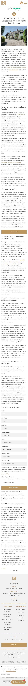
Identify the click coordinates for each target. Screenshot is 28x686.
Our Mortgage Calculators (8, 628)
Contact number (6, 432)
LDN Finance (3, 3)
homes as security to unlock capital (16, 68)
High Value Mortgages (7, 610)
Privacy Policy (5, 474)
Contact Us (21, 618)
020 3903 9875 (14, 583)
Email (3, 439)
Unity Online (17, 657)
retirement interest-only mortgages (11, 163)
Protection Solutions (8, 623)
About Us (21, 615)
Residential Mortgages (7, 615)
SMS (18, 479)
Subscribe (14, 645)
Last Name (4, 425)
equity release (21, 115)
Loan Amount (5, 460)
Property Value (5, 453)
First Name (4, 418)
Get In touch (14, 232)
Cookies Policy (13, 653)
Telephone (11, 479)
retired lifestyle (13, 70)
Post (23, 479)
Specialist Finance (8, 619)
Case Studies (21, 609)
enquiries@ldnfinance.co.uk (14, 588)
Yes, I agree (5, 674)
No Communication (8, 482)
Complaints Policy (21, 653)
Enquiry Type (5, 446)
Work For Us (21, 621)
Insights (21, 612)
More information (11, 671)
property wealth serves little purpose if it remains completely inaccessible (13, 262)
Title (3, 411)
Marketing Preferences (7, 477)
